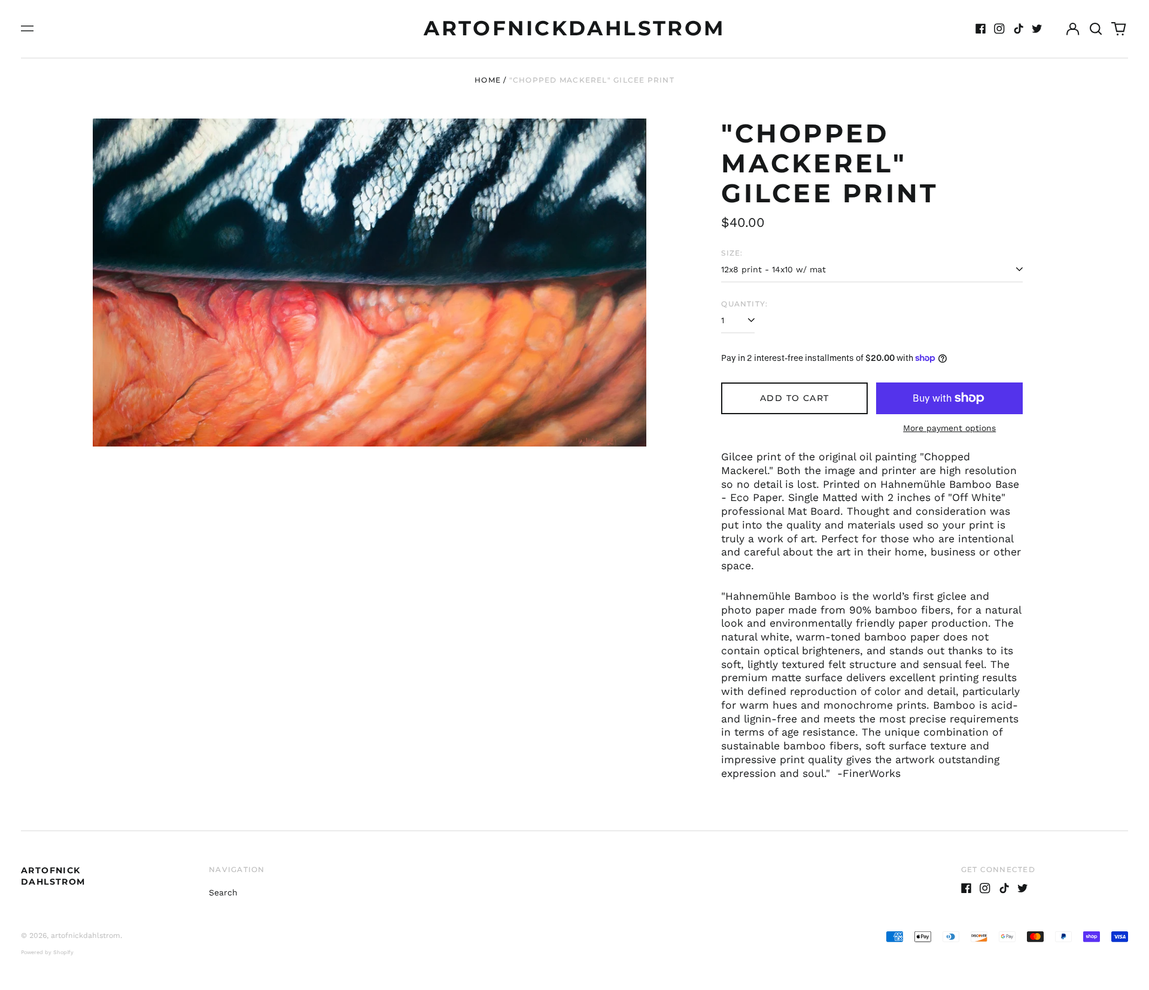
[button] (1095, 28)
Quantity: (744, 303)
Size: (732, 252)
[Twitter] (1037, 28)
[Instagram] (999, 28)
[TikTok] (1018, 28)
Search (223, 892)
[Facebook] (980, 28)
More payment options (949, 428)
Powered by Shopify (47, 952)
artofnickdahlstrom (574, 28)
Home (488, 79)
